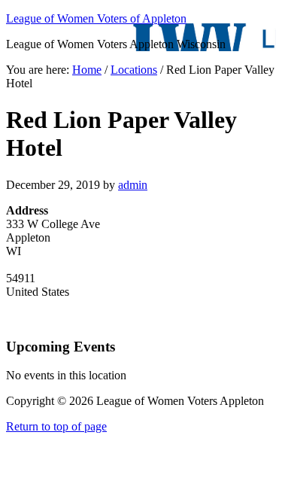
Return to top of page (56, 426)
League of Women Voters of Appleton (96, 18)
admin (132, 184)
